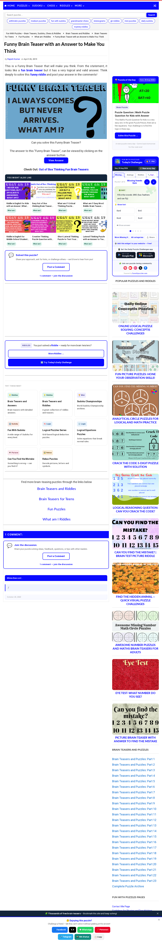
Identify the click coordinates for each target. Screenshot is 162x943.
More (78, 6)
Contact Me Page (121, 906)
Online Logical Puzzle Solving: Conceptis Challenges (135, 330)
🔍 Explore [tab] (152, 175)
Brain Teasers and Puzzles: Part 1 (133, 759)
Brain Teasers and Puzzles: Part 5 (133, 781)
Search (151, 15)
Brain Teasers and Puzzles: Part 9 (133, 803)
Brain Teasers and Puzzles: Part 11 (134, 814)
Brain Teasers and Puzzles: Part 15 (134, 836)
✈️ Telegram (65, 937)
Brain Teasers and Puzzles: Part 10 (134, 809)
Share (152, 237)
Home (11, 6)
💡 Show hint (120, 205)
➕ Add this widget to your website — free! (133, 244)
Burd (140, 218)
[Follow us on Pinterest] (125, 268)
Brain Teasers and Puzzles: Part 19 (134, 858)
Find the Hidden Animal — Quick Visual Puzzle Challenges (135, 600)
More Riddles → (56, 353)
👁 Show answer (123, 225)
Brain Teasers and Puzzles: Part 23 (134, 880)
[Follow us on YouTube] (130, 268)
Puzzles (22, 6)
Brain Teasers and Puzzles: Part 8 (133, 797)
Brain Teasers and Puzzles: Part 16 (134, 842)
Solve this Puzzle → (128, 135)
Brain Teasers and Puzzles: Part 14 (134, 831)
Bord (119, 218)
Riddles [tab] (141, 175)
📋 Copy (98, 937)
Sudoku (37, 6)
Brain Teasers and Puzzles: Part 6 (133, 786)
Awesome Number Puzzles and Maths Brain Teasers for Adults (135, 649)
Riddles (65, 6)
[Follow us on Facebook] (145, 268)
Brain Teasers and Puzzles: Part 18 (134, 853)
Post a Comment (56, 267)
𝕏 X (72, 930)
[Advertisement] (56, 307)
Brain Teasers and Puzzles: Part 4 (133, 775)
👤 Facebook (60, 930)
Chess (51, 6)
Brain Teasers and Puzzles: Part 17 (134, 847)
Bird (140, 211)
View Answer (56, 160)
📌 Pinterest (102, 930)
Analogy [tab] (130, 175)
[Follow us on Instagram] (135, 268)
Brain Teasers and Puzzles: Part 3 (133, 770)
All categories (137, 237)
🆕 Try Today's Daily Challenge (56, 362)
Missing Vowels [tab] (119, 175)
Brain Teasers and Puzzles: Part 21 (134, 869)
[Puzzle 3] (135, 231)
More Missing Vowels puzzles (122, 237)
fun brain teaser (32, 70)
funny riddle (38, 74)
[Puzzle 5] (140, 231)
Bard (119, 211)
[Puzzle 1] (130, 231)
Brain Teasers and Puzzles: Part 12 (134, 820)
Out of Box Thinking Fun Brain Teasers (64, 169)
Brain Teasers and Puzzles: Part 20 (134, 864)
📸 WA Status (82, 937)
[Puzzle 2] (133, 231)
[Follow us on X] (140, 268)
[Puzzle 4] (138, 231)
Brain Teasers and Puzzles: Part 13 (134, 825)
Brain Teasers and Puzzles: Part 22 (134, 875)
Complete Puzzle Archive (128, 886)
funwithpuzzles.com (139, 273)
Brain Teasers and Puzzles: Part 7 (133, 792)
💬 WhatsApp (85, 930)
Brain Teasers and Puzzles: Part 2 (133, 764)
